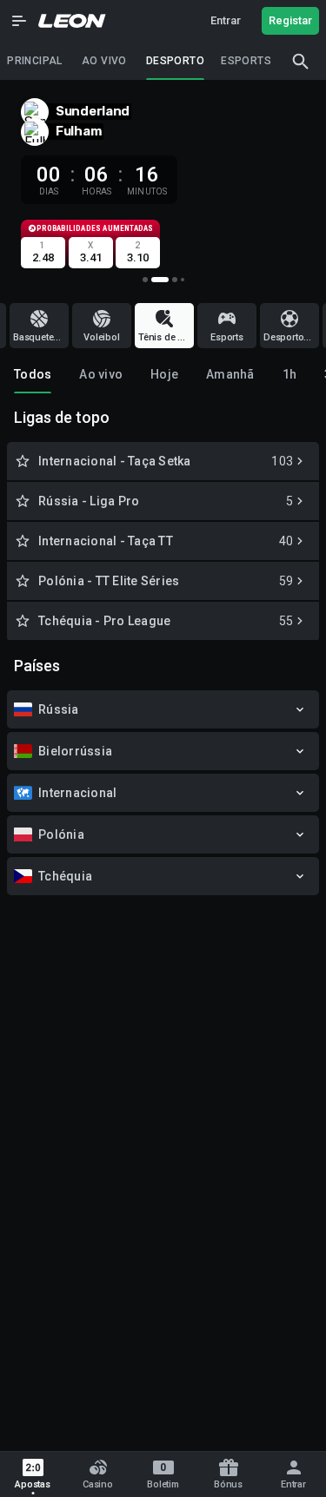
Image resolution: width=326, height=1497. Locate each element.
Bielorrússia (75, 751)
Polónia (61, 834)
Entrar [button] (225, 20)
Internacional (77, 793)
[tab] (32, 374)
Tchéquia (65, 876)
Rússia (58, 709)
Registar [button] (290, 20)
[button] (19, 21)
